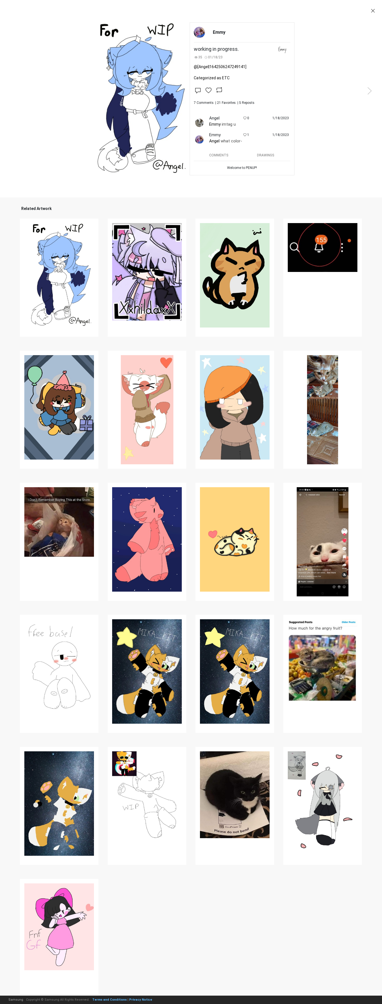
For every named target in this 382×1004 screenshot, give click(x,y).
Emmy (215, 124)
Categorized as (212, 78)
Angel (214, 141)
